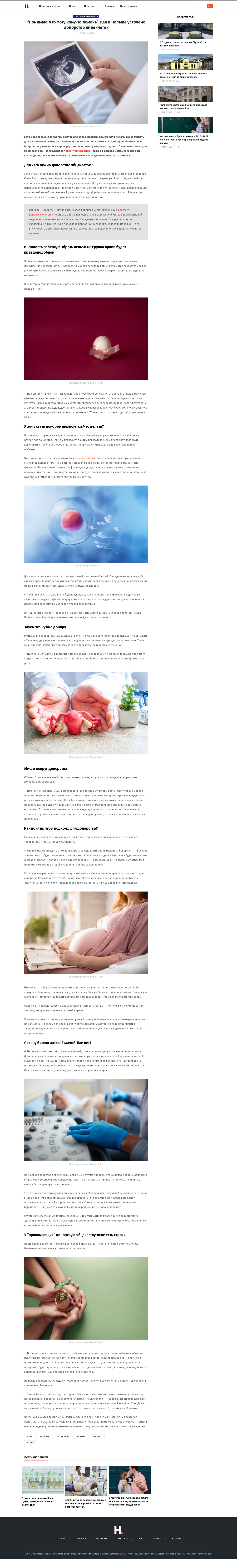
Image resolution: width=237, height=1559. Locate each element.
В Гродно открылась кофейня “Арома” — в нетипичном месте (183, 44)
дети (30, 1437)
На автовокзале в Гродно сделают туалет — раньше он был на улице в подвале (183, 75)
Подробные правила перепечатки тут (193, 1554)
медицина (63, 1437)
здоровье (45, 1437)
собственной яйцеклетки (85, 458)
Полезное (90, 6)
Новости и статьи (49, 6)
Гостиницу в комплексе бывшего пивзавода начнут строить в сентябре (183, 107)
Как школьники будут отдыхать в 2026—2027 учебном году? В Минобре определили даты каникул (184, 139)
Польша (81, 1437)
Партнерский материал (86, 17)
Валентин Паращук (77, 150)
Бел (210, 6)
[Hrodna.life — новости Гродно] (26, 6)
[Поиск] (200, 6)
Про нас (109, 6)
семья (30, 1443)
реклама (97, 1437)
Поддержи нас (129, 6)
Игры (72, 6)
